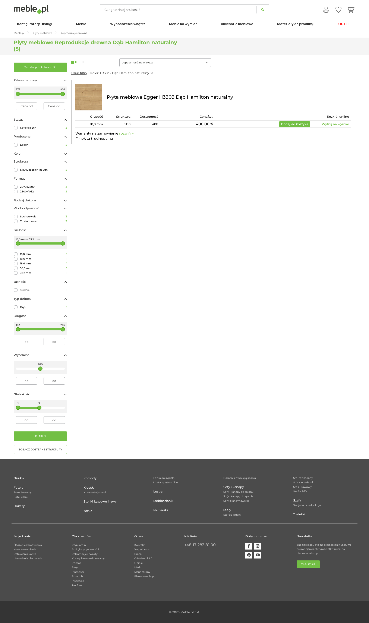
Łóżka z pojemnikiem (166, 482)
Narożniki (160, 510)
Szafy (297, 500)
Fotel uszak (21, 496)
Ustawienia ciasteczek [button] (28, 558)
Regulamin (79, 545)
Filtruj (40, 436)
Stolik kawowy (302, 486)
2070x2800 (43, 186)
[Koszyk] (351, 9)
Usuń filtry (79, 73)
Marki (137, 567)
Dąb (43, 307)
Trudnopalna (43, 221)
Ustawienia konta (25, 554)
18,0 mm (43, 258)
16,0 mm (43, 254)
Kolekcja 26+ (43, 127)
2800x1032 (43, 191)
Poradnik (77, 576)
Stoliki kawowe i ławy (100, 501)
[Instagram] (257, 546)
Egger (43, 144)
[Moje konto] (326, 9)
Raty (75, 567)
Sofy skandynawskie (236, 500)
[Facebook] (248, 546)
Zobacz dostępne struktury (40, 449)
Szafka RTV (300, 491)
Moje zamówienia (25, 549)
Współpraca (141, 549)
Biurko (19, 478)
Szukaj (262, 9)
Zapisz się (308, 564)
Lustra (158, 491)
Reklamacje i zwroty (85, 554)
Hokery (19, 506)
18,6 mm (43, 263)
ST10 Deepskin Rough (43, 169)
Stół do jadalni (232, 514)
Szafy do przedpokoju (307, 505)
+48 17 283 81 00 (200, 545)
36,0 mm (43, 268)
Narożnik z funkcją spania (239, 477)
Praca (138, 554)
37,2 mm (43, 272)
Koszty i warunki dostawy (88, 558)
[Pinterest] (248, 555)
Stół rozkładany (303, 477)
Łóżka (87, 511)
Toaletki (299, 514)
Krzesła (88, 488)
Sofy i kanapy (233, 487)
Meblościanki (163, 501)
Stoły (227, 510)
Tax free (77, 585)
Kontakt (139, 545)
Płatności (78, 571)
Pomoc (76, 562)
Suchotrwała (43, 216)
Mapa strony (142, 571)
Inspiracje (78, 580)
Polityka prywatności (85, 549)
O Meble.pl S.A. (143, 558)
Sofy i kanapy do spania (238, 496)
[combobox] (165, 62)
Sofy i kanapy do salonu (238, 491)
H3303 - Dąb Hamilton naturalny (119, 73)
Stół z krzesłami (303, 482)
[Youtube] (257, 555)
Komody (90, 478)
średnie (43, 290)
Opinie (138, 562)
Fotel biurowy (23, 492)
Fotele (18, 488)
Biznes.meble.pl (144, 576)
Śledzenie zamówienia (28, 545)
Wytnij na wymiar (335, 124)
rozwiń (125, 133)
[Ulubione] (338, 9)
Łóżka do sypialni (164, 477)
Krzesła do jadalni (94, 492)
